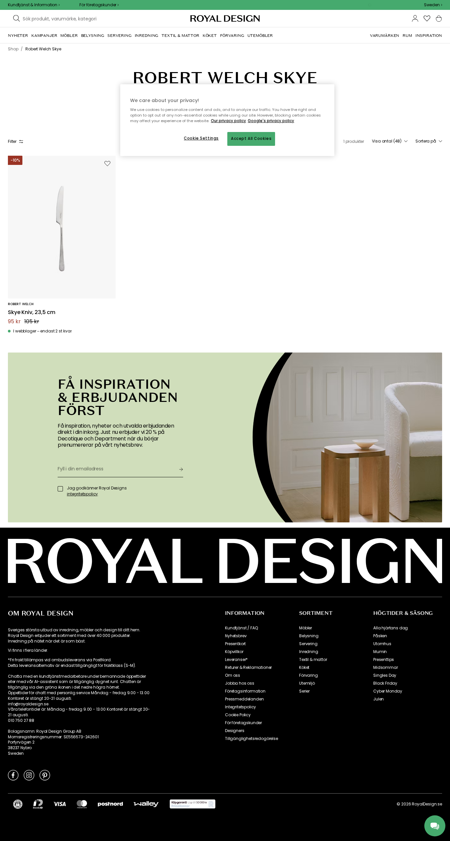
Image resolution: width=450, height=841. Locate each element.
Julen (378, 699)
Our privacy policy (228, 120)
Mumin (380, 652)
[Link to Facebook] (13, 775)
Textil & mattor (313, 660)
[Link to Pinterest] (45, 775)
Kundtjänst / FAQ (241, 628)
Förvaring (308, 675)
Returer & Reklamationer (248, 668)
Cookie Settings (201, 138)
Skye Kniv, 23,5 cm (31, 312)
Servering (308, 644)
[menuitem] (18, 35)
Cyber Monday (387, 691)
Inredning (308, 652)
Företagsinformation (245, 691)
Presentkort (235, 644)
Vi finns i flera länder (27, 650)
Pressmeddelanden (244, 699)
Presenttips (383, 660)
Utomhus (382, 644)
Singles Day (384, 675)
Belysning (309, 636)
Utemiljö (307, 683)
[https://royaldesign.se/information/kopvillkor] (192, 804)
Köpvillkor (234, 652)
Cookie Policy (238, 715)
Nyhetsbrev (235, 636)
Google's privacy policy (271, 120)
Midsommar (385, 668)
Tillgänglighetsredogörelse (251, 739)
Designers (234, 731)
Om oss (232, 675)
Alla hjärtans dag (390, 628)
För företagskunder (243, 723)
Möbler (305, 628)
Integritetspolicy (240, 707)
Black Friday (385, 683)
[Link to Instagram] (29, 775)
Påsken (380, 636)
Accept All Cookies (251, 138)
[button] (433, 5)
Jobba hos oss (239, 683)
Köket (304, 668)
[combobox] (433, 5)
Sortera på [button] (425, 141)
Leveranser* (236, 660)
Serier (304, 691)
